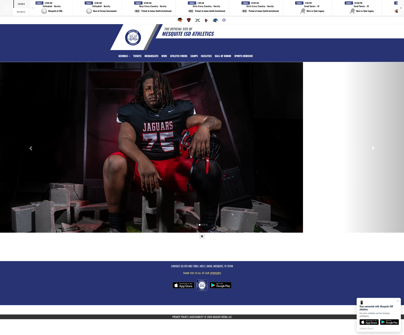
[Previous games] (32, 8)
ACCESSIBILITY (197, 317)
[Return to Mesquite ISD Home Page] (133, 37)
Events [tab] (21, 4)
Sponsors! (215, 273)
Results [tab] (21, 12)
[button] (51, 8)
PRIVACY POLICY (180, 317)
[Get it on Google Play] (389, 322)
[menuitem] (180, 20)
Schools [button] (123, 56)
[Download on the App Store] (369, 322)
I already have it (366, 328)
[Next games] (401, 8)
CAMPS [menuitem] (194, 56)
